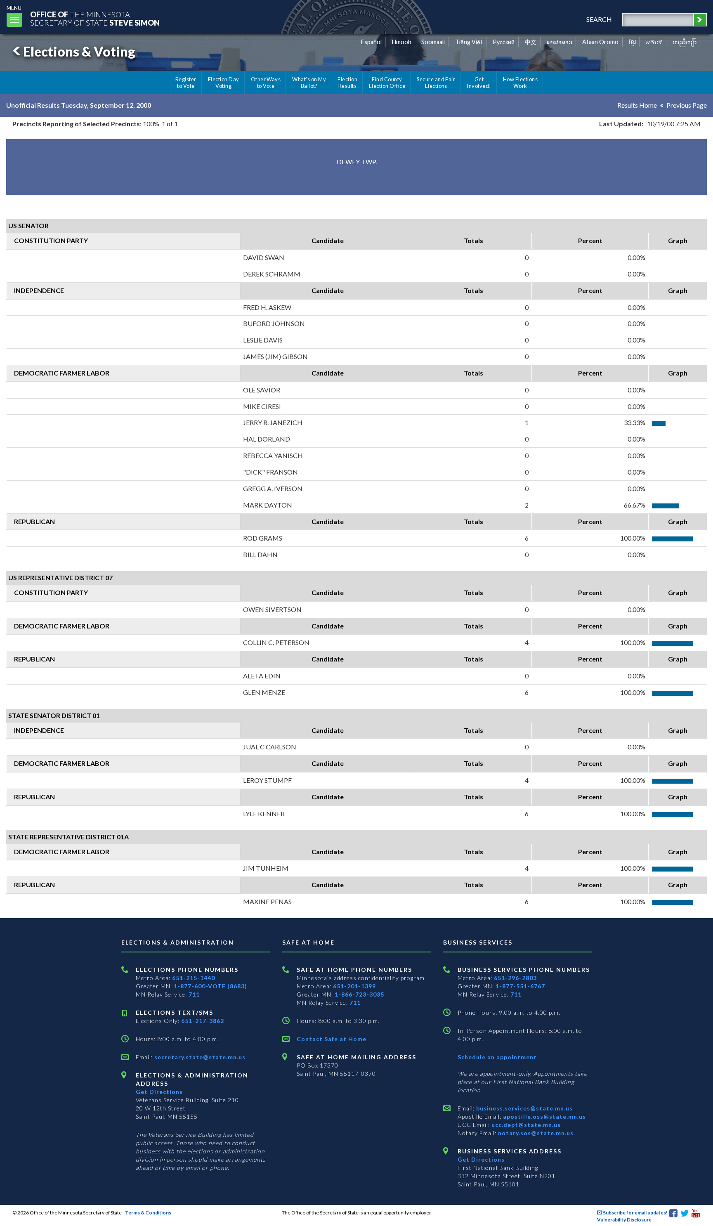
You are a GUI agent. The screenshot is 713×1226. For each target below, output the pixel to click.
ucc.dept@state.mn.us (525, 1124)
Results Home (637, 105)
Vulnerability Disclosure (624, 1220)
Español (371, 41)
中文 (530, 41)
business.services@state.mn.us (524, 1108)
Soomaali (433, 41)
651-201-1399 (354, 986)
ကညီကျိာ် (685, 41)
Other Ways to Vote (266, 82)
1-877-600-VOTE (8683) (210, 986)
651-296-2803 (515, 977)
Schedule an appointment (497, 1057)
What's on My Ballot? (309, 82)
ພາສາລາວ (559, 41)
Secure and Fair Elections (436, 82)
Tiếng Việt (469, 41)
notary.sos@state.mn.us (535, 1132)
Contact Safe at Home (331, 1038)
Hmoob (401, 41)
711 (194, 994)
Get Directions (159, 1091)
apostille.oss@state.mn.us (543, 1116)
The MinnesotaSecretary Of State (95, 18)
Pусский (504, 41)
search (599, 19)
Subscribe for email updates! (635, 1212)
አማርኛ (654, 41)
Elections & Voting (79, 51)
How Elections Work (520, 82)
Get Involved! (479, 82)
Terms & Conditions (148, 1212)
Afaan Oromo (600, 41)
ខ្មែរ (632, 41)
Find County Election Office (387, 82)
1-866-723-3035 (359, 994)
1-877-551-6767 (520, 986)
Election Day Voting (223, 82)
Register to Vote (185, 82)
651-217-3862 (202, 1020)
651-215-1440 (193, 977)
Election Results (347, 82)
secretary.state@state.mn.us (199, 1057)
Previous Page (686, 105)
